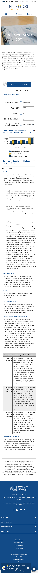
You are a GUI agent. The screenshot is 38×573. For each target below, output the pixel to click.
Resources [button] (5, 531)
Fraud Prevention (19, 548)
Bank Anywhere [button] (6, 527)
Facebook (13, 510)
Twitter (24, 510)
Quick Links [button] (5, 517)
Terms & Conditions (19, 542)
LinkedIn (17, 510)
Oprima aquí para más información (15, 447)
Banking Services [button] (7, 522)
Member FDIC (19, 556)
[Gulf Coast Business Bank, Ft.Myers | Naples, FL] (19, 7)
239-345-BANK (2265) (19, 494)
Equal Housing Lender (19, 559)
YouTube (21, 510)
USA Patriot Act (19, 545)
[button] (19, 95)
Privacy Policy (19, 540)
